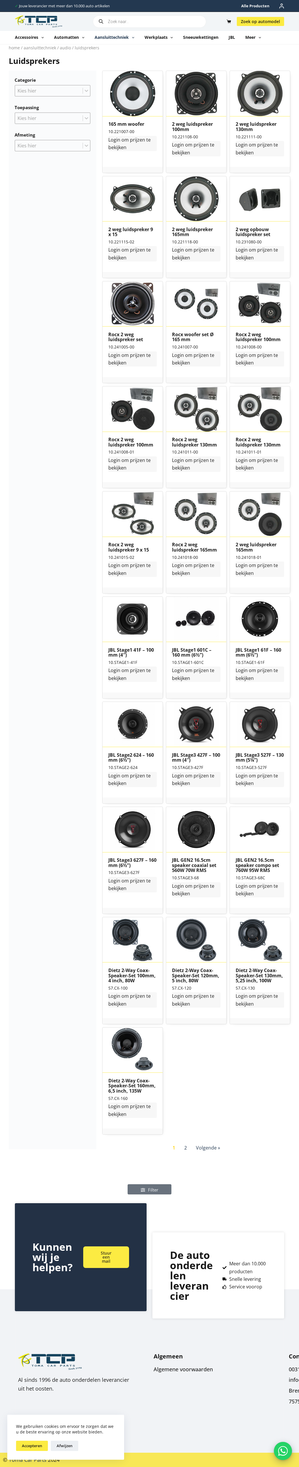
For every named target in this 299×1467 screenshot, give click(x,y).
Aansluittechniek (112, 37)
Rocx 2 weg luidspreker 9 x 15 (128, 547)
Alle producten (255, 5)
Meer (250, 37)
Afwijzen (64, 1445)
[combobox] (49, 91)
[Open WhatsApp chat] (283, 1451)
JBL (232, 37)
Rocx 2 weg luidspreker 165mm (194, 547)
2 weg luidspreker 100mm (192, 127)
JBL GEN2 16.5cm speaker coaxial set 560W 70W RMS (194, 865)
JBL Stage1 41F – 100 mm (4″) (131, 653)
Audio (65, 47)
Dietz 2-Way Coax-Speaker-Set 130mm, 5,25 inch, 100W (259, 975)
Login (114, 140)
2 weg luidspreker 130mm (256, 127)
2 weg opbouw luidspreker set (253, 232)
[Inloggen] (281, 6)
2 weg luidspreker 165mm (192, 232)
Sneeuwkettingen (200, 37)
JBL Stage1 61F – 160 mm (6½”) (258, 653)
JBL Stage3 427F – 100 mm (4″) (196, 758)
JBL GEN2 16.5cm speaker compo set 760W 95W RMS (257, 865)
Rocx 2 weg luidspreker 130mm (194, 442)
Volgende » (208, 1148)
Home (14, 47)
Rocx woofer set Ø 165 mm (193, 337)
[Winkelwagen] (227, 21)
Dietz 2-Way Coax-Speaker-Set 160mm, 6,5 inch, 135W (132, 1086)
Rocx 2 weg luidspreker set (125, 337)
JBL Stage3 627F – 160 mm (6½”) (132, 863)
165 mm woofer (126, 124)
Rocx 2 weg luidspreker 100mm (258, 337)
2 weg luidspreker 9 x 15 (130, 232)
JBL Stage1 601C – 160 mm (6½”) (191, 653)
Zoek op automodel (260, 21)
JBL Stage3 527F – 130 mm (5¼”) (260, 758)
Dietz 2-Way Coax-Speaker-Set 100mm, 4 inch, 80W (132, 975)
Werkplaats (156, 37)
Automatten (66, 37)
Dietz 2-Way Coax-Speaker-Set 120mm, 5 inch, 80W (195, 975)
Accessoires (26, 37)
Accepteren (32, 1445)
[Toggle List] (86, 91)
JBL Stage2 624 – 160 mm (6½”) (131, 758)
